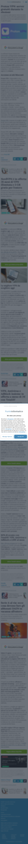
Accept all (21, 436)
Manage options (7, 436)
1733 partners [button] (10, 419)
